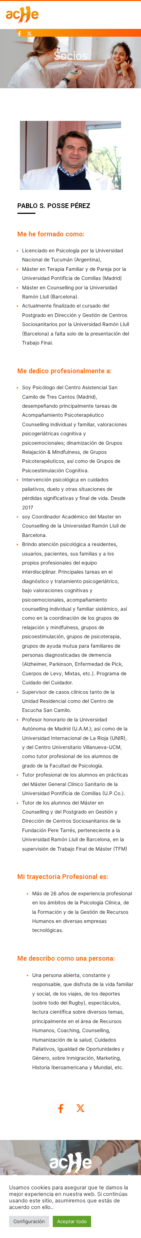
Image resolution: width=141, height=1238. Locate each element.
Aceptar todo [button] (72, 1221)
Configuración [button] (29, 1221)
